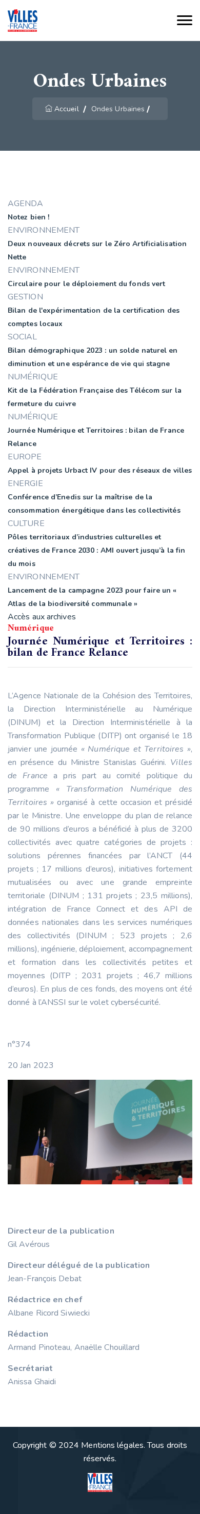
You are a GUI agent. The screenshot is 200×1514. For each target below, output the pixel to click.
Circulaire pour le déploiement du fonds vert (86, 284)
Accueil (66, 109)
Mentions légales (112, 1445)
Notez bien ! (28, 217)
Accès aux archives (42, 616)
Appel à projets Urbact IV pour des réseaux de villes (100, 470)
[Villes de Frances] (22, 20)
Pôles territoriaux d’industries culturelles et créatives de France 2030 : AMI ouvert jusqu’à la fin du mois (96, 550)
